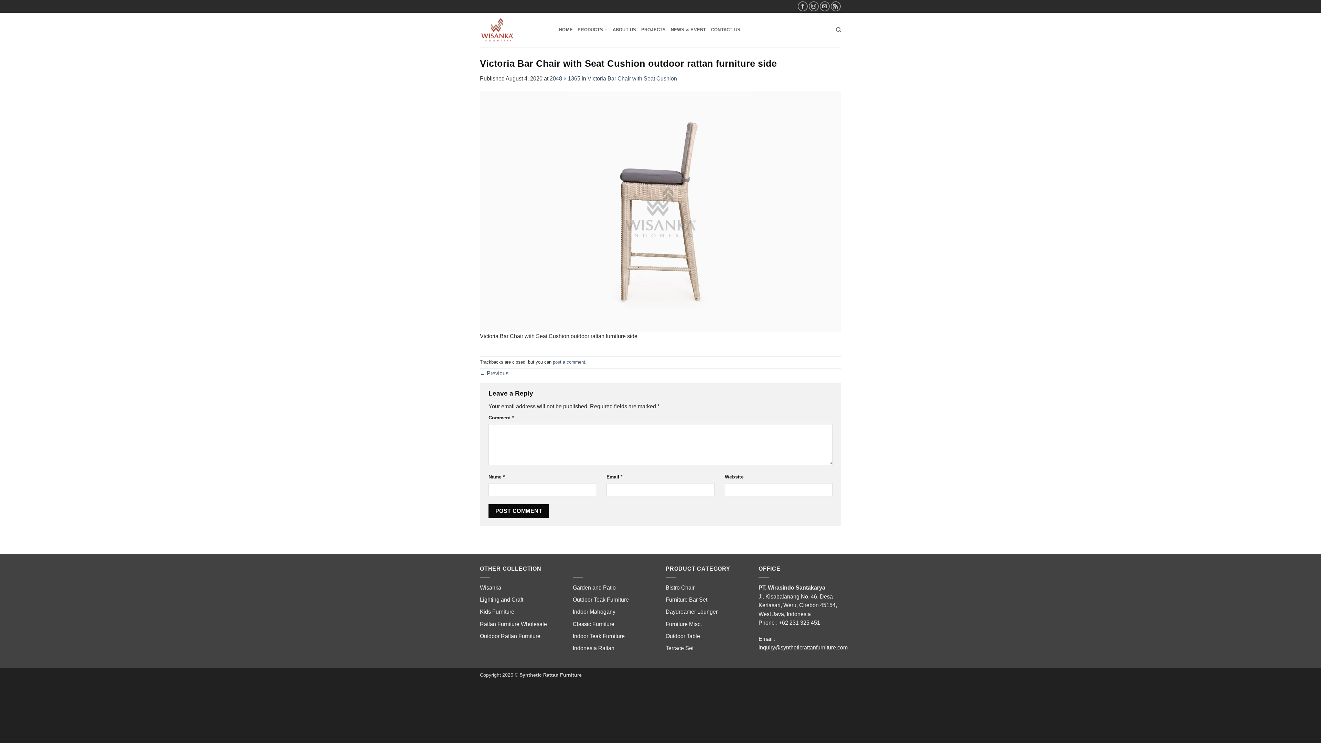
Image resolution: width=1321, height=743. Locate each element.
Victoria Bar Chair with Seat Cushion (632, 79)
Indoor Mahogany (594, 612)
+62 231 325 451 (799, 623)
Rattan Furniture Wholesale (513, 624)
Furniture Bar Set (686, 600)
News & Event (688, 29)
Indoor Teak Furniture (599, 636)
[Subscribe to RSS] (836, 6)
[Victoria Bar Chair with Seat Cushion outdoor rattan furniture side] (660, 211)
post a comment (569, 362)
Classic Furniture (593, 624)
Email (614, 477)
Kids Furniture (497, 612)
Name (496, 477)
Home (566, 29)
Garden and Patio (594, 588)
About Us (624, 29)
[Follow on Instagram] (814, 6)
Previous (494, 373)
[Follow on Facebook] (803, 6)
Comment (501, 417)
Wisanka (491, 588)
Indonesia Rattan (593, 648)
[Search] (838, 29)
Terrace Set (680, 648)
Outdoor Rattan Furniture (510, 636)
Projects (653, 29)
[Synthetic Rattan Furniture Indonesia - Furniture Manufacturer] (514, 30)
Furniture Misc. (684, 624)
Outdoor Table (683, 636)
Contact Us (726, 29)
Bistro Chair (680, 588)
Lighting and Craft (501, 600)
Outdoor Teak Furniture (601, 600)
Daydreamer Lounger (692, 612)
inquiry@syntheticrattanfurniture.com (803, 647)
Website (734, 477)
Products (590, 29)
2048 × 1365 (565, 79)
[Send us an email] (825, 6)
